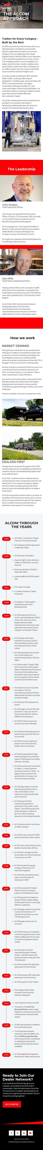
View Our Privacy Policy (21, 1139)
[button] (39, 5)
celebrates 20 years (28, 1054)
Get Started (11, 1104)
